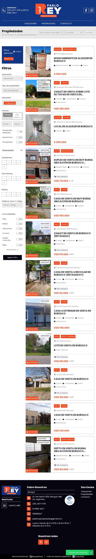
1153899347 (37, 514)
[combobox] (12, 90)
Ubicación (6, 97)
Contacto (66, 23)
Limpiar (18, 51)
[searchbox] (13, 90)
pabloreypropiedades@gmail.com (47, 519)
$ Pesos (7, 115)
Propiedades (48, 23)
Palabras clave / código (12, 201)
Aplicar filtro (12, 257)
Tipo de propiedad (10, 85)
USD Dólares (17, 116)
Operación (7, 74)
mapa (90, 32)
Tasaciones (30, 23)
